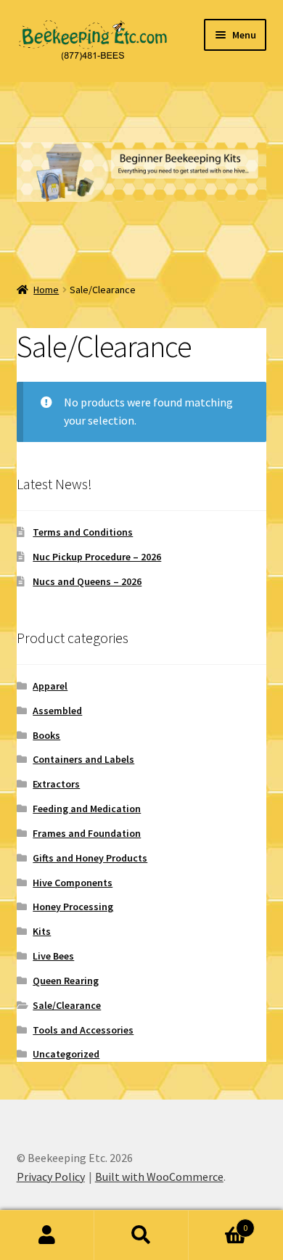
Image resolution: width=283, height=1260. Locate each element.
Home (46, 289)
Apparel (50, 685)
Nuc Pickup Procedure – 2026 (97, 556)
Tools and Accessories (83, 1029)
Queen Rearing (66, 980)
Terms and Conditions (83, 532)
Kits (42, 931)
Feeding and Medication (87, 808)
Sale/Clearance (67, 1005)
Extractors (56, 783)
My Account (47, 1235)
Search (141, 1235)
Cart (218, 1222)
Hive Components (72, 882)
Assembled (57, 710)
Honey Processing (73, 906)
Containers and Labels (83, 759)
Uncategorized (66, 1053)
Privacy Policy (51, 1176)
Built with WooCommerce (159, 1176)
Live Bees (53, 955)
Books (46, 735)
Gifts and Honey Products (90, 857)
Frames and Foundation (87, 833)
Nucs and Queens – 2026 (87, 581)
